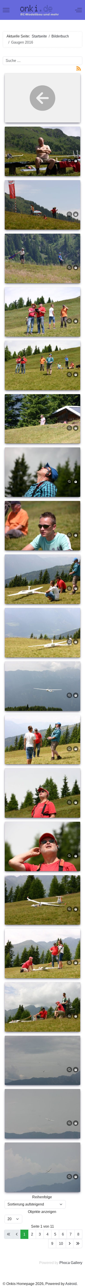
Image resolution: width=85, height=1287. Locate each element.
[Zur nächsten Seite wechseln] (69, 1243)
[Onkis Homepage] (42, 9)
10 (61, 1243)
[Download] (75, 160)
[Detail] (69, 160)
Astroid (71, 1284)
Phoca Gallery (70, 1263)
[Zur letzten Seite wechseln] (77, 1243)
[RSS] (78, 68)
